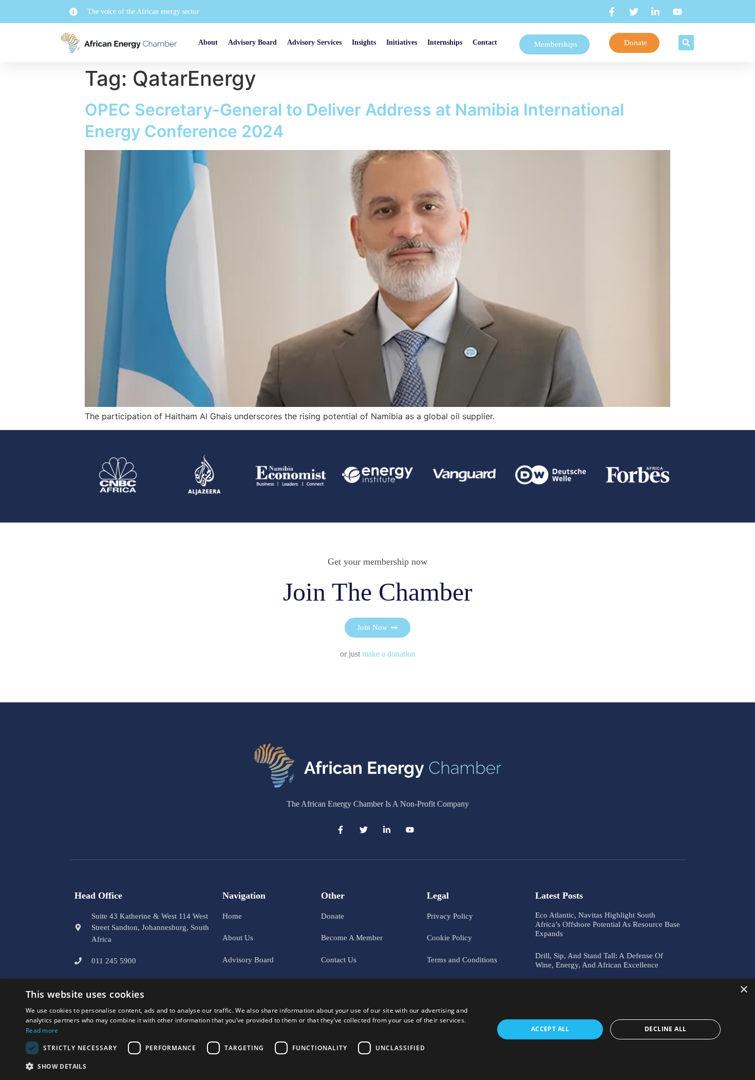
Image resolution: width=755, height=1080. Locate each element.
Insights (365, 42)
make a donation (389, 653)
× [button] (743, 990)
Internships (471, 42)
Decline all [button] (665, 1029)
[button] (689, 42)
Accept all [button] (550, 1029)
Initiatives (415, 42)
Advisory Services (316, 42)
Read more (42, 1030)
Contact (511, 42)
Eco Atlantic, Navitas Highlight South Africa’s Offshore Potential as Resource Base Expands (607, 924)
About (197, 42)
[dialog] (377, 1029)
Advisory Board (254, 42)
